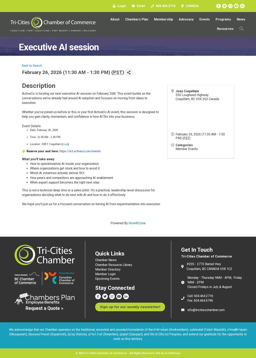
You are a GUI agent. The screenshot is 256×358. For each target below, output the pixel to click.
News (241, 19)
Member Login (105, 274)
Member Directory (108, 269)
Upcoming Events (107, 279)
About (114, 19)
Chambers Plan (136, 19)
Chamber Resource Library (113, 265)
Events (204, 19)
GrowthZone (137, 223)
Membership (163, 19)
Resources (225, 29)
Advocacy (186, 19)
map (65, 144)
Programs (223, 19)
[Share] (128, 72)
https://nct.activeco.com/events (80, 151)
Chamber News (106, 260)
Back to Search (32, 65)
